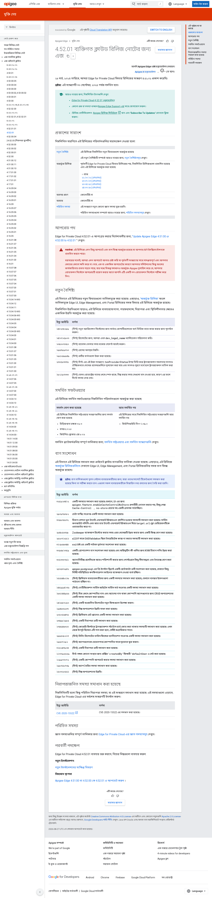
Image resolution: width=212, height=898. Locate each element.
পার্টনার (52, 858)
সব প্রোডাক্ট (167, 877)
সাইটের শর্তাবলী (70, 891)
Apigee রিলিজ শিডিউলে (105, 113)
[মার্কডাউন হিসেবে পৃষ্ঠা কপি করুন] (68, 56)
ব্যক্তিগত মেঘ (54, 4)
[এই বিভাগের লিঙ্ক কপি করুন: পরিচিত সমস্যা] (81, 726)
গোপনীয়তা (54, 891)
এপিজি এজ (34, 4)
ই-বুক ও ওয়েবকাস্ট (58, 864)
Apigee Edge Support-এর (111, 106)
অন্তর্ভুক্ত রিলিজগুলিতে (67, 466)
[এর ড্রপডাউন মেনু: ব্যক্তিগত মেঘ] (64, 4)
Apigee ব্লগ (163, 858)
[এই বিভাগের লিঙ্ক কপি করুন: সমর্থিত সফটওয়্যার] (88, 391)
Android (90, 877)
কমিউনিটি (108, 848)
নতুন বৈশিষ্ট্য (62, 152)
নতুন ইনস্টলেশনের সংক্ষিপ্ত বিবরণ (74, 767)
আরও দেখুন (95, 4)
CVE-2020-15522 (65, 713)
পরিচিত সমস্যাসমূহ (135, 212)
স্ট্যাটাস (106, 858)
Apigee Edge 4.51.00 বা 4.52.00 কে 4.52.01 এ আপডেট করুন (89, 780)
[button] (22, 57)
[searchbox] (22, 27)
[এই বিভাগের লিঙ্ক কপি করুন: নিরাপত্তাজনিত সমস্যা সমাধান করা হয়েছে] (123, 685)
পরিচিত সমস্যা (63, 206)
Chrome (105, 877)
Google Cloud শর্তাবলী (92, 891)
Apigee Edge (61, 41)
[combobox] (146, 4)
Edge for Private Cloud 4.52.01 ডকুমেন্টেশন (93, 100)
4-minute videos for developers (174, 853)
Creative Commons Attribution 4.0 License (111, 816)
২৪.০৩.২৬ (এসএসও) (91, 187)
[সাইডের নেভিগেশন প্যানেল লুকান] (40, 892)
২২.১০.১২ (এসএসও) (91, 177)
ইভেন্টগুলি (54, 853)
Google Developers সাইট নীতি (98, 820)
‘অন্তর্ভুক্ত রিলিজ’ (149, 298)
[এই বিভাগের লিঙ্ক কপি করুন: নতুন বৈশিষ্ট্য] (77, 290)
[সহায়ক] (167, 41)
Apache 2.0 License (171, 816)
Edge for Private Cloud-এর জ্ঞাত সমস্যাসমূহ (123, 734)
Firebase (120, 877)
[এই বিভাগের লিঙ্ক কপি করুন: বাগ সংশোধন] (79, 454)
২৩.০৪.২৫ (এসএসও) (91, 184)
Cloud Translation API (101, 29)
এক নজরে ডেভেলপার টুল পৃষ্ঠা (172, 848)
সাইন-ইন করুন (200, 4)
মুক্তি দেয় (77, 4)
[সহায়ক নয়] (172, 41)
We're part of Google (59, 848)
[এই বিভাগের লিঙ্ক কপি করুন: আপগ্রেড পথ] (78, 228)
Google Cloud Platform (143, 877)
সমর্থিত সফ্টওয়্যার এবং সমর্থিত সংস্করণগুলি (127, 442)
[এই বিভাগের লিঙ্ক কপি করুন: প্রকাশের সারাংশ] (84, 133)
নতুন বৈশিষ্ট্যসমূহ (133, 158)
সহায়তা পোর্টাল (110, 864)
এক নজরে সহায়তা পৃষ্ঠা (114, 853)
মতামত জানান (165, 50)
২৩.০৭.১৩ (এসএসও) (91, 181)
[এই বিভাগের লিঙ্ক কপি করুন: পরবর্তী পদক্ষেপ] (83, 746)
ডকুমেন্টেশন (145, 72)
